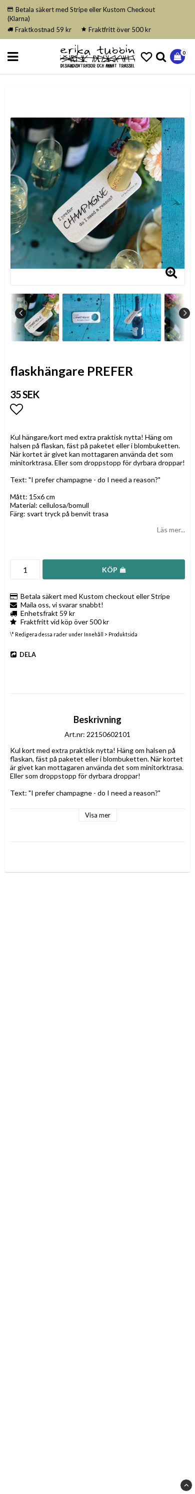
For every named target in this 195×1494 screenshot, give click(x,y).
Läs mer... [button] (171, 529)
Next (184, 313)
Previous (20, 313)
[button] (146, 57)
